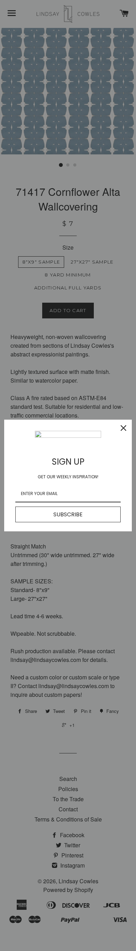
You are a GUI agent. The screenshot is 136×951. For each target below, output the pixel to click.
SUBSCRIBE (68, 514)
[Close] (123, 428)
